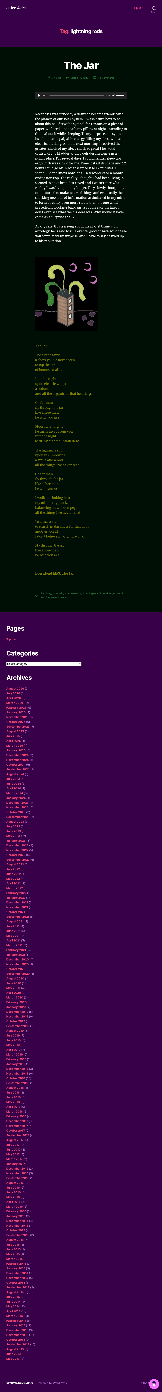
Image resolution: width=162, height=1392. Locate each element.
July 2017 (13, 1144)
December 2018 (17, 1068)
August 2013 (15, 1349)
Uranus (62, 597)
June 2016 (13, 1192)
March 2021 (14, 945)
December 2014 (17, 1273)
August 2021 (15, 921)
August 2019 (15, 1030)
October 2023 (15, 812)
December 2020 (17, 959)
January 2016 (15, 1216)
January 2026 (16, 712)
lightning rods (90, 593)
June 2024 (13, 783)
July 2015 (13, 1244)
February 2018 (16, 1116)
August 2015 (15, 1240)
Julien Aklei (15, 8)
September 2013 (17, 1344)
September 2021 (17, 916)
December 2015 (17, 1220)
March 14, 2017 (79, 77)
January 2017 (15, 1163)
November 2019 (17, 1016)
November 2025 (17, 717)
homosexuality (73, 593)
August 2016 (15, 1182)
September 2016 (17, 1178)
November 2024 (17, 760)
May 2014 (13, 1306)
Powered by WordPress (52, 1383)
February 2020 (16, 1002)
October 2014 (15, 1282)
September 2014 (17, 1287)
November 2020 (17, 964)
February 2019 (16, 1059)
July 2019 (13, 1035)
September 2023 (18, 817)
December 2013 (17, 1330)
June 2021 (13, 931)
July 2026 (13, 693)
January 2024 (16, 798)
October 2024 (15, 764)
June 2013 (13, 1354)
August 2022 (15, 864)
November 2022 (17, 850)
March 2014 (14, 1316)
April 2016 (13, 1201)
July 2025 (13, 736)
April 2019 (13, 1049)
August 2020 (15, 978)
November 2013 (17, 1335)
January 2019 (15, 1064)
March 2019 (14, 1054)
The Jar (81, 65)
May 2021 (13, 935)
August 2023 (15, 821)
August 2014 (15, 1292)
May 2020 (13, 988)
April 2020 (13, 992)
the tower (51, 597)
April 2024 (13, 788)
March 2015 (14, 1259)
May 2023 (13, 836)
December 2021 (17, 902)
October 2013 (15, 1339)
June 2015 (13, 1249)
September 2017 (17, 1135)
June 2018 (13, 1097)
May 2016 (13, 1197)
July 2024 (13, 779)
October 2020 (16, 969)
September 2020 (18, 973)
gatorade (58, 593)
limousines (106, 593)
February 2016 (16, 1211)
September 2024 (18, 769)
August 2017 (15, 1140)
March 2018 (14, 1111)
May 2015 (13, 1254)
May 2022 (13, 878)
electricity (45, 593)
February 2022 (16, 893)
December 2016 (17, 1168)
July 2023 (13, 826)
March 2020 (14, 997)
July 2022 (13, 869)
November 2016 (17, 1173)
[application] (81, 95)
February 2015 (16, 1263)
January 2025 (16, 750)
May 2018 (13, 1102)
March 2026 (14, 702)
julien (59, 77)
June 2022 (13, 874)
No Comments (106, 77)
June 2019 (13, 1040)
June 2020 (13, 983)
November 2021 (17, 907)
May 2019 (13, 1045)
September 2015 (17, 1235)
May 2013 (13, 1358)
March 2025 (14, 745)
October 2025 (15, 721)
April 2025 (13, 740)
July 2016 (13, 1187)
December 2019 (17, 1011)
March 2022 (14, 888)
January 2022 (15, 897)
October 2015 (15, 1230)
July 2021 (13, 926)
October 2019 (15, 1021)
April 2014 (13, 1311)
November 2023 (17, 807)
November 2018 (17, 1073)
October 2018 (15, 1078)
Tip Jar (138, 8)
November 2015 (17, 1225)
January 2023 (16, 840)
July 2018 (13, 1092)
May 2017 (13, 1154)
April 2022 (13, 883)
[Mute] (113, 95)
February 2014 (16, 1320)
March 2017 (14, 1159)
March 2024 (14, 793)
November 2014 (17, 1278)
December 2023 (17, 802)
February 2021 (16, 950)
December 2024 (17, 755)
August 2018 (15, 1087)
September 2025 (18, 726)
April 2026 (13, 698)
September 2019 (17, 1026)
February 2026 (16, 707)
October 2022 (15, 855)
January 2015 (15, 1268)
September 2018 (17, 1083)
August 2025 (15, 731)
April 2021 (13, 940)
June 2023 (13, 831)
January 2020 (16, 1007)
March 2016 (14, 1206)
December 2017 (17, 1121)
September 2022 (17, 859)
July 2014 (13, 1297)
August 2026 (15, 688)
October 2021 (15, 912)
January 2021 (15, 954)
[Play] (39, 95)
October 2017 (15, 1130)
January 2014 (15, 1325)
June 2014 (13, 1301)
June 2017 (13, 1149)
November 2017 (17, 1125)
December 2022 (17, 845)
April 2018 (13, 1106)
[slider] (120, 95)
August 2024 (15, 774)
